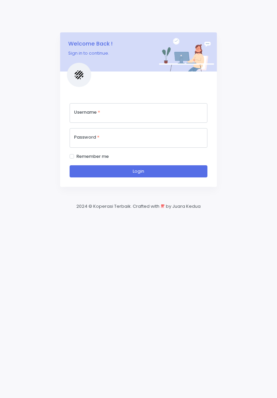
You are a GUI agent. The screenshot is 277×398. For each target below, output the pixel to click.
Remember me (92, 156)
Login (138, 171)
